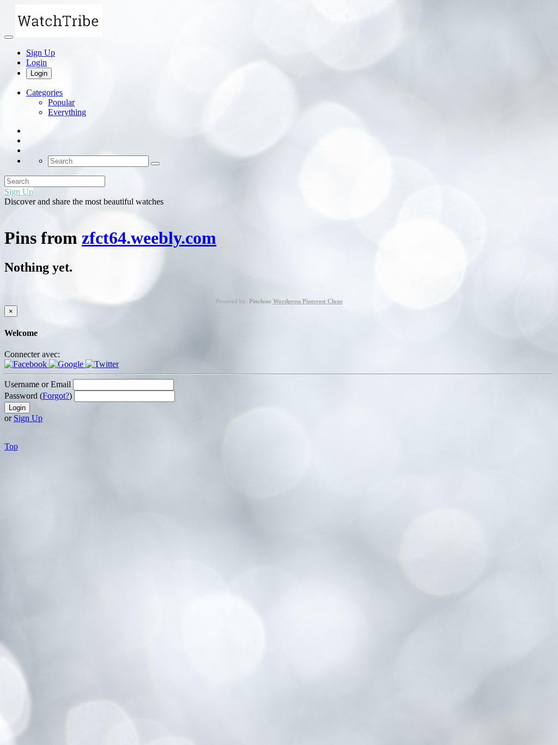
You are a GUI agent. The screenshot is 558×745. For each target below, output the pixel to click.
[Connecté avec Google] (67, 364)
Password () (38, 395)
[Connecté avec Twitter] (102, 364)
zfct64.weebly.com (149, 238)
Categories (44, 92)
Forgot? (56, 395)
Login (36, 62)
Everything (67, 112)
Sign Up (40, 52)
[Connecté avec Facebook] (26, 364)
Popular (61, 102)
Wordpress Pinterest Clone (308, 301)
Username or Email (37, 384)
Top (11, 446)
